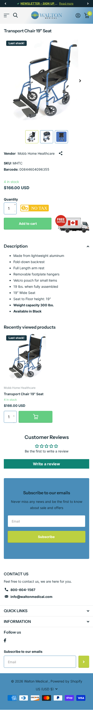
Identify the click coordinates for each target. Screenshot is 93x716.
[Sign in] (78, 15)
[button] (5, 3)
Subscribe (46, 537)
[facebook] (5, 640)
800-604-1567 (22, 590)
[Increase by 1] (16, 199)
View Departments (6, 15)
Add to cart (28, 223)
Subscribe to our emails (23, 651)
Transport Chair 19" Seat (23, 394)
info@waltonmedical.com (31, 597)
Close (46, 611)
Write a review (46, 463)
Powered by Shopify (66, 681)
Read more (66, 3)
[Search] (15, 15)
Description (16, 246)
